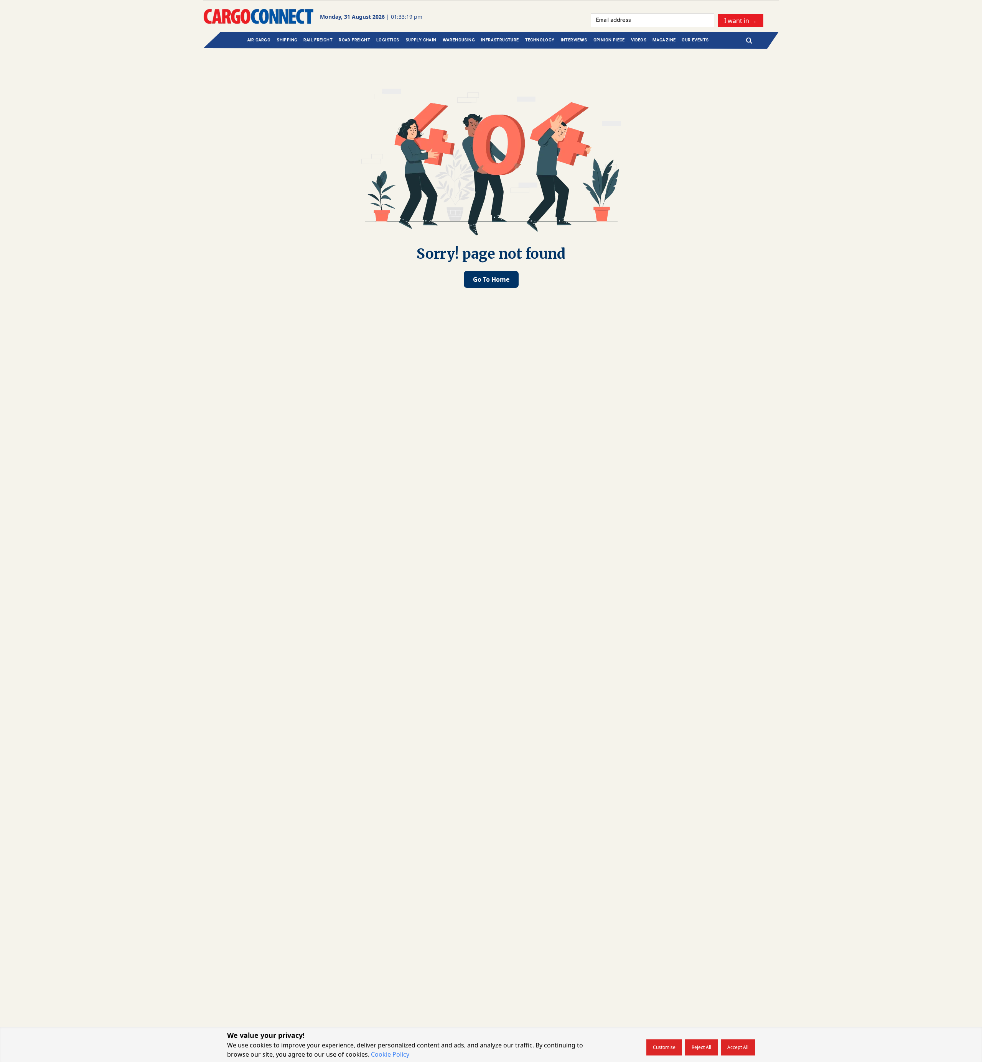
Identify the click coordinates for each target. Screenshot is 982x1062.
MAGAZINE (664, 40)
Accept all (737, 1047)
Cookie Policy (390, 1054)
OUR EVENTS (695, 40)
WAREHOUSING (459, 40)
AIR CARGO (259, 40)
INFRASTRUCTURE (500, 40)
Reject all (701, 1047)
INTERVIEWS (574, 40)
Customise (664, 1047)
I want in (740, 20)
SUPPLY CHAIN (421, 40)
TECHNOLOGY (540, 40)
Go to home (491, 279)
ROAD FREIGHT (354, 40)
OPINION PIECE (609, 40)
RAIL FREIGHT (318, 40)
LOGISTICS (387, 40)
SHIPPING (287, 40)
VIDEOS (638, 40)
